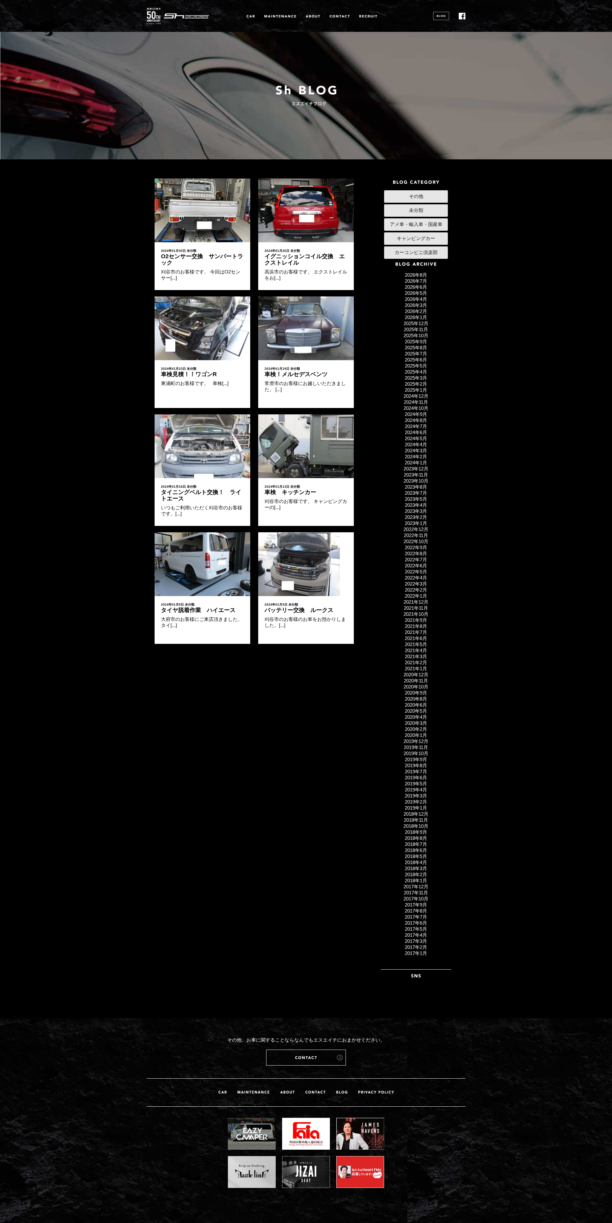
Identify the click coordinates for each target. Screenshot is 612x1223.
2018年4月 (416, 862)
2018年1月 (416, 880)
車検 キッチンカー (290, 492)
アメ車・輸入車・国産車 (416, 224)
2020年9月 (416, 692)
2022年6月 (416, 565)
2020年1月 (416, 735)
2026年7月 (416, 281)
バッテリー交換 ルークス (299, 610)
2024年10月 (416, 408)
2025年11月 (416, 329)
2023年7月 (416, 493)
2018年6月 (416, 850)
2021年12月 (416, 602)
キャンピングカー (416, 238)
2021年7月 (416, 632)
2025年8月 (416, 347)
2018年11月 (416, 820)
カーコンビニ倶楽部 (416, 252)
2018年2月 (416, 874)
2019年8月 (416, 765)
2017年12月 (416, 886)
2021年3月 (416, 656)
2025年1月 (416, 390)
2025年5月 (416, 365)
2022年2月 (416, 590)
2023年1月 (416, 523)
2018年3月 (416, 868)
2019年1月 (416, 808)
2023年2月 (416, 517)
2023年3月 (416, 511)
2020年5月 (416, 711)
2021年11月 (416, 608)
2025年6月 (416, 359)
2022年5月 (416, 571)
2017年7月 (416, 917)
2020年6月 (416, 705)
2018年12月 (416, 814)
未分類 (191, 250)
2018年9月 (416, 832)
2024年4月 (416, 444)
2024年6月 (416, 432)
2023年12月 (416, 468)
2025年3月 (416, 378)
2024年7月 (416, 426)
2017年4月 (416, 935)
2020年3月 (416, 723)
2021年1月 (416, 668)
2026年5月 (416, 293)
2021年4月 (416, 650)
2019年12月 (416, 741)
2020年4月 (416, 717)
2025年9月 (416, 341)
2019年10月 (416, 753)
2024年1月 (416, 462)
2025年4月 (416, 372)
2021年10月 (416, 614)
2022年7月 (416, 559)
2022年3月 (416, 583)
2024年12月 (416, 396)
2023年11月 (416, 474)
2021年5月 (416, 644)
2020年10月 (416, 686)
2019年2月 (416, 801)
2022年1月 (416, 596)
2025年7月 (416, 353)
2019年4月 (416, 789)
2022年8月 (416, 553)
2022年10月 (416, 541)
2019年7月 (416, 771)
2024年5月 (416, 438)
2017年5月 (416, 929)
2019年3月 (416, 795)
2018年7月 (416, 844)
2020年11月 (416, 680)
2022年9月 (416, 547)
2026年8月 (416, 275)
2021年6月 (416, 638)
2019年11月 (416, 747)
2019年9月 (416, 759)
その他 (416, 196)
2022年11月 (416, 535)
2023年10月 (416, 481)
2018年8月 (416, 838)
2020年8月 (416, 699)
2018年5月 (416, 856)
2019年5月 (416, 783)
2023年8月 (416, 487)
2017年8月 (416, 911)
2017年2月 (416, 947)
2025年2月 (416, 384)
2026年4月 (416, 299)
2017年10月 (416, 898)
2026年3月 (416, 305)
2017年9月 (416, 904)
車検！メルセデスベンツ (296, 374)
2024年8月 (416, 420)
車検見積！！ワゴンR (189, 374)
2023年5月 (416, 499)
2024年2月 (416, 456)
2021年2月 (416, 662)
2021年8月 (416, 626)
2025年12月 (416, 323)
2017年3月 (416, 941)
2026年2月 (416, 311)
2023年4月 (416, 505)
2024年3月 (416, 450)
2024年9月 (416, 414)
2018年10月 (416, 826)
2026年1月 (416, 317)
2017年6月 (416, 923)
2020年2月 (416, 729)
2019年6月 (416, 777)
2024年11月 (416, 402)
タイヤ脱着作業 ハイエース (198, 610)
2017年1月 (416, 953)
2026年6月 (416, 287)
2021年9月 (416, 620)
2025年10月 (416, 335)
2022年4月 (416, 577)
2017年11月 (416, 892)
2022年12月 (416, 529)
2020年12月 (416, 674)
